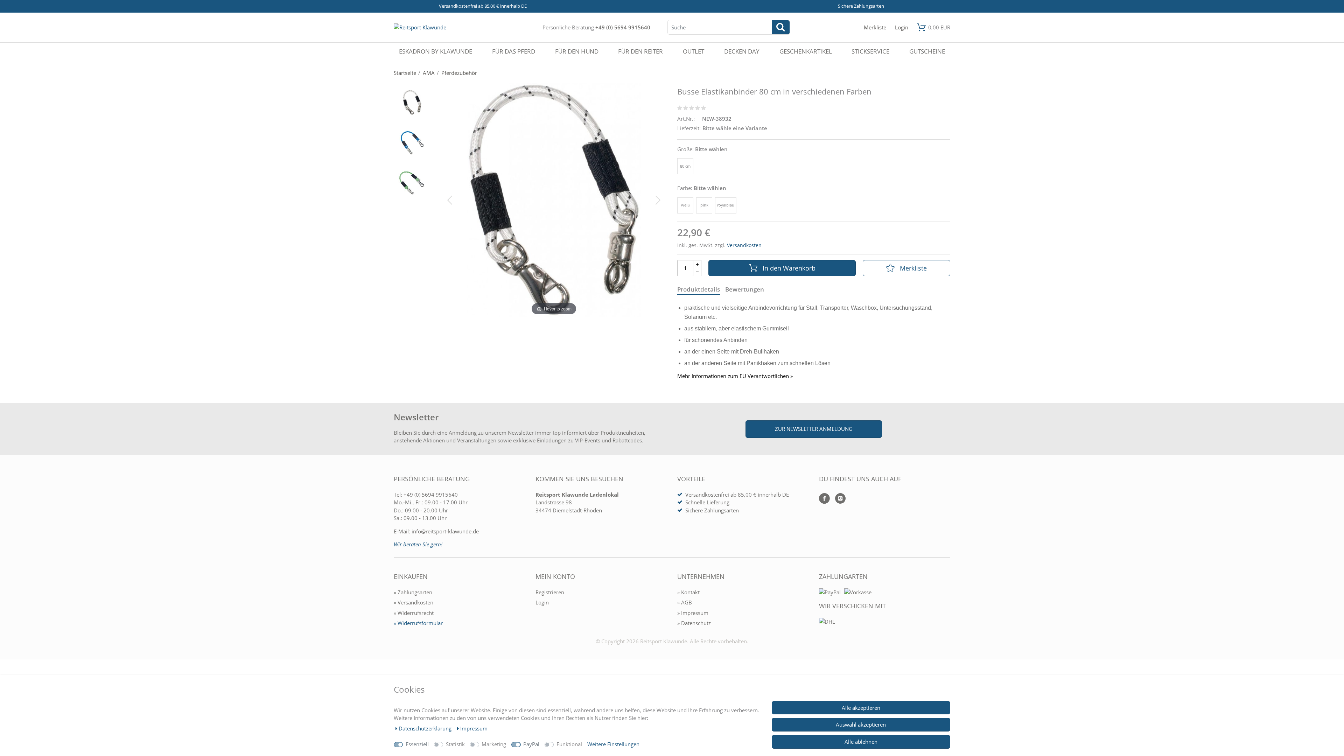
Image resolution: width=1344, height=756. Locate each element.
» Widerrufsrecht (414, 612)
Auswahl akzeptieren (861, 724)
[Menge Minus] (697, 272)
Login (542, 602)
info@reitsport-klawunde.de (445, 531)
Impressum (474, 728)
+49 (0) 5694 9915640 (622, 27)
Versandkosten (744, 245)
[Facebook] (824, 498)
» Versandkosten (413, 602)
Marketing (494, 744)
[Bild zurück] (449, 199)
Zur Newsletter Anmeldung (814, 428)
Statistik (455, 744)
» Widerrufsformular (418, 623)
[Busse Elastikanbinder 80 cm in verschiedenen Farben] (412, 102)
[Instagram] (838, 498)
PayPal (531, 744)
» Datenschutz (694, 623)
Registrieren (550, 592)
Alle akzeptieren (861, 707)
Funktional (569, 744)
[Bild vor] (658, 199)
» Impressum (692, 612)
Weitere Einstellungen (613, 744)
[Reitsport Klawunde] (420, 27)
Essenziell (417, 744)
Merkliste (913, 268)
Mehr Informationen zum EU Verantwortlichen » (735, 376)
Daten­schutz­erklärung (426, 728)
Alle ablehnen (861, 741)
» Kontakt (688, 592)
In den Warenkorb (789, 268)
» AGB (684, 602)
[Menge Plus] (697, 264)
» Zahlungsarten (413, 592)
